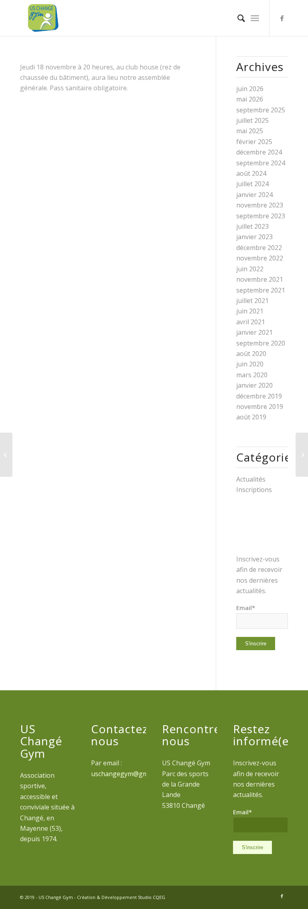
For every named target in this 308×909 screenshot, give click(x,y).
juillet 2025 (252, 120)
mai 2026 (249, 99)
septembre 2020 (260, 343)
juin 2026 (249, 88)
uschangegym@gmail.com (130, 773)
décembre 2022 (259, 247)
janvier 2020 (254, 385)
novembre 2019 (259, 406)
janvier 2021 (254, 332)
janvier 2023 (254, 236)
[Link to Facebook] (282, 18)
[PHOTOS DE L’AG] (302, 455)
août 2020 (251, 353)
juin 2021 (249, 311)
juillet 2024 (252, 183)
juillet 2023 (252, 226)
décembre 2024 (259, 152)
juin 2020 (249, 364)
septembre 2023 (260, 215)
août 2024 (251, 173)
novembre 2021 (259, 279)
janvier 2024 (254, 194)
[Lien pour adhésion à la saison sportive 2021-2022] (6, 455)
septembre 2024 (260, 163)
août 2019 (251, 417)
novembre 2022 (259, 258)
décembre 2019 (259, 396)
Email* (245, 608)
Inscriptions (254, 489)
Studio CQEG (151, 897)
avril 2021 (250, 321)
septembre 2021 (260, 290)
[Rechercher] (237, 18)
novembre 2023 (259, 205)
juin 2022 (249, 268)
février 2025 (254, 141)
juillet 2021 (252, 300)
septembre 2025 (260, 110)
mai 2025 (249, 130)
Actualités (250, 479)
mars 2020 (251, 374)
